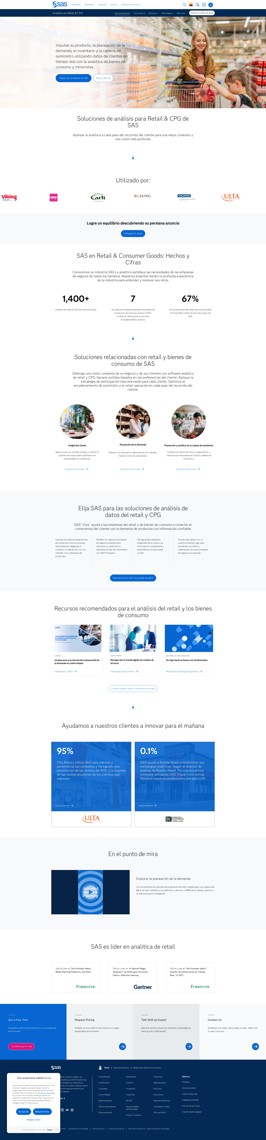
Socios (114, 4)
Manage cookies (34, 1119)
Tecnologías (166, 13)
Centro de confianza (116, 1129)
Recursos (181, 13)
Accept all (23, 1111)
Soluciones (138, 13)
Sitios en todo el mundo (191, 4)
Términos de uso (98, 1129)
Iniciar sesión (210, 4)
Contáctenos (197, 4)
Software (75, 4)
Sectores (152, 13)
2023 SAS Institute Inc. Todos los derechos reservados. (149, 1129)
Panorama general (122, 13)
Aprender (89, 4)
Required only (42, 1111)
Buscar (184, 4)
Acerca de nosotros (131, 4)
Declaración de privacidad (78, 1129)
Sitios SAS (204, 4)
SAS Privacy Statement (46, 1093)
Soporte (102, 4)
